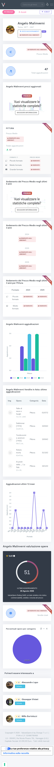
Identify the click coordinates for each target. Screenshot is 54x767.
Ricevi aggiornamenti (30, 31)
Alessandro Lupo (30, 682)
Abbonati (9, 12)
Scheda (19, 686)
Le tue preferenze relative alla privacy (29, 748)
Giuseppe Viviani (30, 699)
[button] (47, 4)
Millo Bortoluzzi (29, 716)
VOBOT (46, 12)
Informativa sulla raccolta (16, 753)
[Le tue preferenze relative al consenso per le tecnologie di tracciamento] (4, 764)
